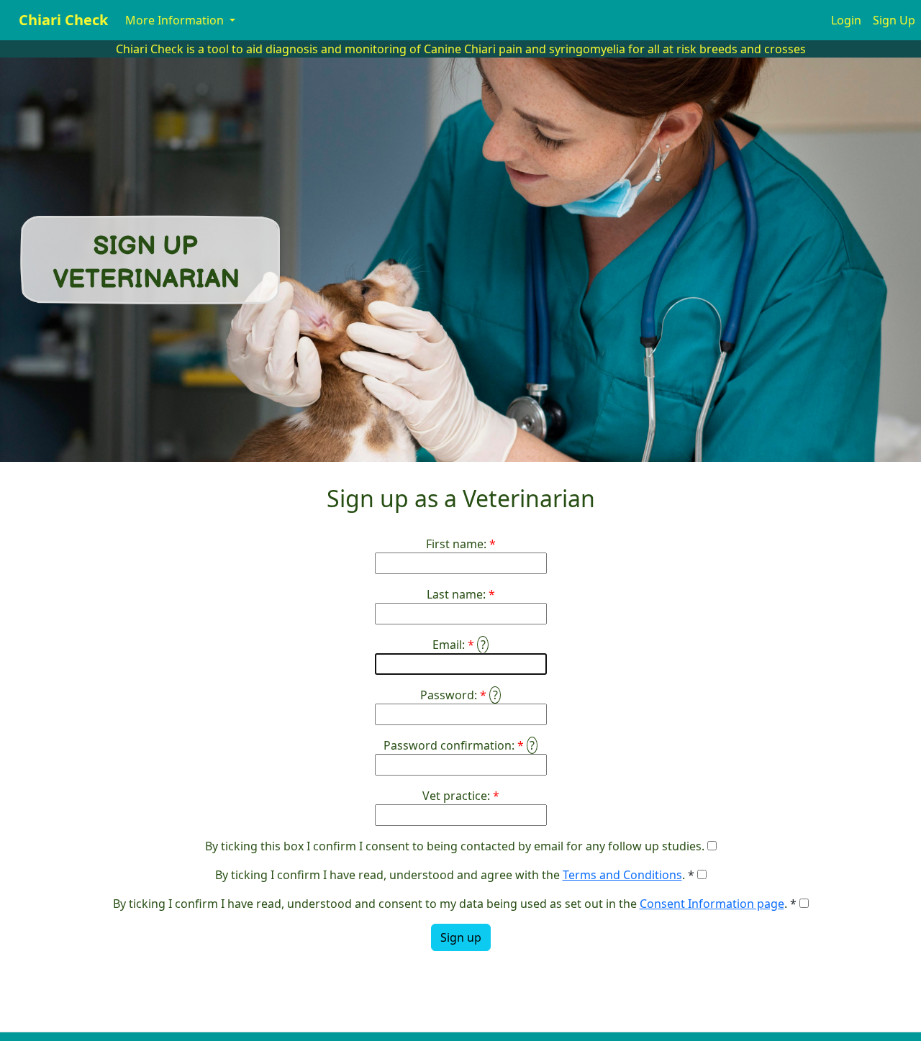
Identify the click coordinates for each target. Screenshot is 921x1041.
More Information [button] (176, 20)
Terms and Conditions (622, 875)
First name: (456, 544)
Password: (448, 695)
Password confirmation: (449, 745)
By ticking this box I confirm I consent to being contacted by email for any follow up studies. (454, 846)
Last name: (456, 594)
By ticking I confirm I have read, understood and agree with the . (450, 875)
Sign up (460, 937)
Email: (448, 645)
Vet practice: (456, 796)
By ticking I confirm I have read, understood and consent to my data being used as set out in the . (450, 904)
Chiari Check (63, 19)
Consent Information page (712, 904)
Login (846, 20)
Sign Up (894, 20)
